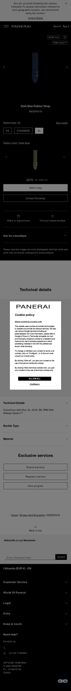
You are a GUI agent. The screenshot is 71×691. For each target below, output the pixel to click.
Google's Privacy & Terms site (26, 336)
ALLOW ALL (35, 378)
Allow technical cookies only (28, 321)
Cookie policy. (29, 356)
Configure (35, 384)
